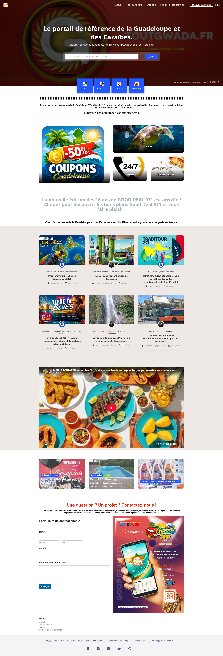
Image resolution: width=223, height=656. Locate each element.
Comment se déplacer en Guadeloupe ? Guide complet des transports (161, 338)
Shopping (151, 4)
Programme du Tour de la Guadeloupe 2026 (62, 277)
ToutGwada (212, 82)
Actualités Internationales (103, 272)
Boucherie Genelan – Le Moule (57, 481)
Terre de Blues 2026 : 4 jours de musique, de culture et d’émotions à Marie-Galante (62, 341)
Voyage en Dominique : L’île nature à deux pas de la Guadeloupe (111, 339)
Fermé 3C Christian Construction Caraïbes (106, 481)
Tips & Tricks (58, 272)
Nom (64, 542)
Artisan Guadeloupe (50, 475)
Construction (96, 475)
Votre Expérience (70, 272)
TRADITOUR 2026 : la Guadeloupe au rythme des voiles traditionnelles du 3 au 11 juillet (161, 278)
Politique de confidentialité (173, 4)
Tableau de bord (134, 4)
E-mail (43, 548)
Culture (151, 272)
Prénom (42, 542)
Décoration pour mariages (169, 481)
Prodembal (147, 485)
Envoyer (45, 586)
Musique (73, 331)
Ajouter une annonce (202, 5)
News (49, 272)
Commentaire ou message (52, 562)
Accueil (118, 4)
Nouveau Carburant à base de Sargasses (111, 277)
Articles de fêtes (147, 481)
